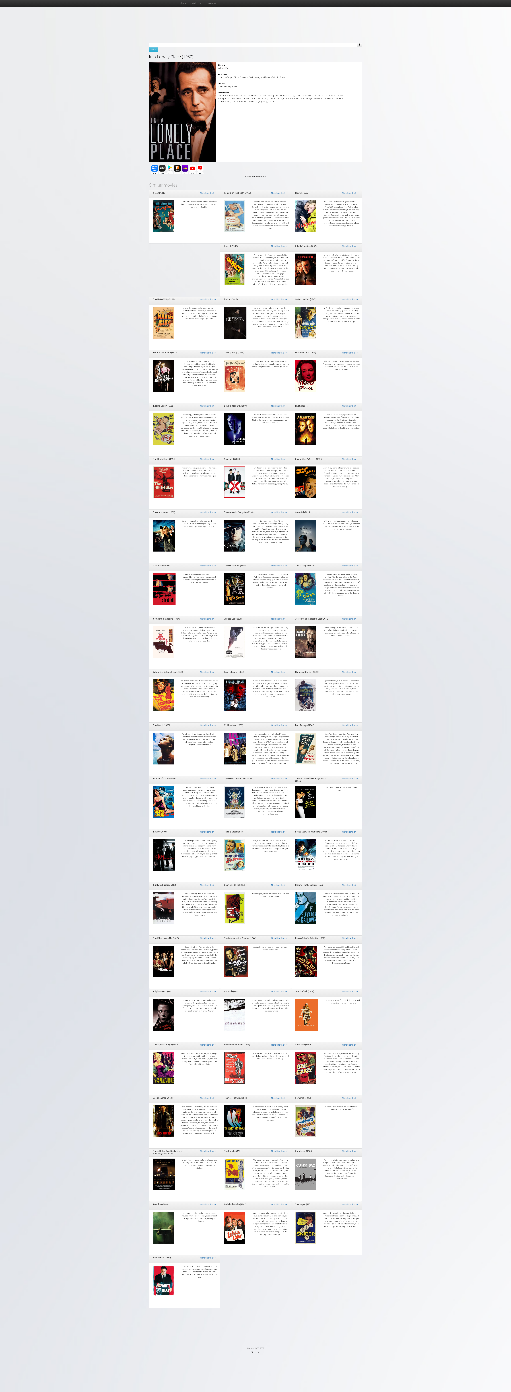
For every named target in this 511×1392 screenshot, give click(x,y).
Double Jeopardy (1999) (236, 405)
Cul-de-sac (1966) (303, 1151)
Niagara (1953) (302, 192)
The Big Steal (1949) (234, 831)
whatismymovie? (188, 3)
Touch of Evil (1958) (304, 991)
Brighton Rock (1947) (163, 991)
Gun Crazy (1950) (303, 1044)
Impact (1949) (231, 246)
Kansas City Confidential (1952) (310, 938)
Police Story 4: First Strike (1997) (311, 831)
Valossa (252, 1348)
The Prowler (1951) (233, 1151)
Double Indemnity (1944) (165, 352)
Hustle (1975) (302, 405)
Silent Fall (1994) (161, 565)
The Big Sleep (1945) (234, 352)
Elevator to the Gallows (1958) (309, 884)
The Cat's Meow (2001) (164, 512)
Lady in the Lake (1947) (235, 1204)
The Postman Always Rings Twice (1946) (310, 779)
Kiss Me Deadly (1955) (163, 405)
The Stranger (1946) (305, 565)
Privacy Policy (256, 1352)
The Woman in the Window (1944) (240, 938)
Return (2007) (160, 831)
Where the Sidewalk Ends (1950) (168, 672)
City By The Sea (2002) (306, 246)
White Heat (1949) (162, 1257)
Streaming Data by (251, 176)
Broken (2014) (231, 299)
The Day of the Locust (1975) (238, 778)
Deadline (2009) (161, 1204)
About (202, 3)
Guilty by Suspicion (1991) (165, 884)
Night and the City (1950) (307, 672)
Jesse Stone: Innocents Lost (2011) (312, 618)
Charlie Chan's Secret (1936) (308, 459)
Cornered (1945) (303, 1097)
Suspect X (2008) (232, 459)
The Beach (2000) (161, 725)
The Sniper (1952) (303, 1204)
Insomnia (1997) (232, 991)
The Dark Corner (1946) (235, 565)
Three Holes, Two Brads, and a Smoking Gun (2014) (167, 1152)
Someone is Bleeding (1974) (166, 618)
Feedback (212, 3)
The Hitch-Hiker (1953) (164, 459)
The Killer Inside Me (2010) (166, 938)
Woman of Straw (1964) (164, 778)
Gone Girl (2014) (303, 512)
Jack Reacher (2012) (163, 1097)
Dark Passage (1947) (304, 725)
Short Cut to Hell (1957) (235, 884)
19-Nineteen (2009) (233, 725)
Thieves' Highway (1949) (236, 1097)
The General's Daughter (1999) (239, 512)
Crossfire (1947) (160, 192)
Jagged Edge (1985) (233, 618)
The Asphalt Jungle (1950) (166, 1044)
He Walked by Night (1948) (237, 1044)
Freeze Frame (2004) (234, 672)
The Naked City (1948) (164, 299)
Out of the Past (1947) (305, 299)
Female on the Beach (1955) (237, 192)
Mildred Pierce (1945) (305, 352)
